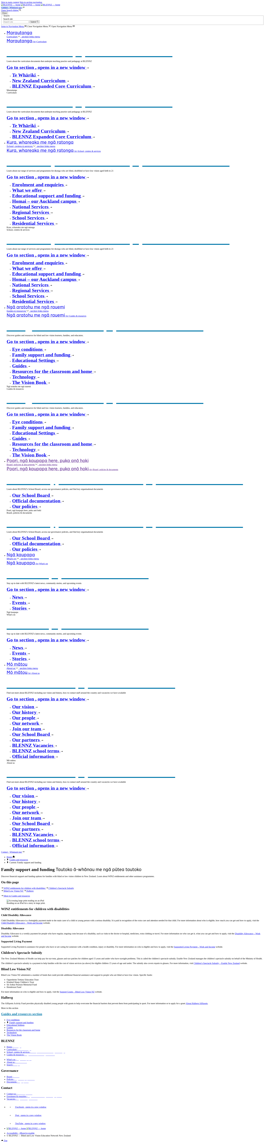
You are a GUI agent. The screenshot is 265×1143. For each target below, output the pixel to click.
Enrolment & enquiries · (34, 1096)
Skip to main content (10, 2)
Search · (13, 1065)
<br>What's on (27, 563)
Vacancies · (22, 1099)
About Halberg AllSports (197, 1003)
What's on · (19, 1059)
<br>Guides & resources (46, 316)
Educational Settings (15, 1025)
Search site (8, 19)
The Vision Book (14, 1035)
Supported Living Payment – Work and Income (194, 947)
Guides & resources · (31, 1055)
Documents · (18, 1082)
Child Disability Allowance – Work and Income (22, 923)
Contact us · (19, 1094)
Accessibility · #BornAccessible (21, 1133)
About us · (17, 1062)
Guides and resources (18, 860)
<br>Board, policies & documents (62, 469)
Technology (12, 1032)
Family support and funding (21, 1022)
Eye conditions (13, 1020)
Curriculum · (19, 1049)
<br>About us (23, 673)
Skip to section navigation (31, 2)
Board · (13, 1077)
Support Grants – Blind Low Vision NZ (77, 992)
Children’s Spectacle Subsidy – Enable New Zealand (217, 963)
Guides (10, 1027)
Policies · (21, 1079)
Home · (14, 1047)
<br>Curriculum (27, 41)
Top (5, 1140)
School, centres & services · (36, 1052)
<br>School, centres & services (54, 151)
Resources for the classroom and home (23, 1030)
